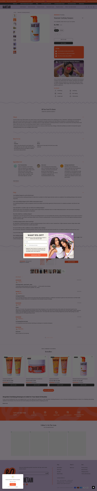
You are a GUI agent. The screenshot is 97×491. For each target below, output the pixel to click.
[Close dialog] (72, 234)
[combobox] (26, 245)
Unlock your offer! (36, 255)
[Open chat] (93, 487)
